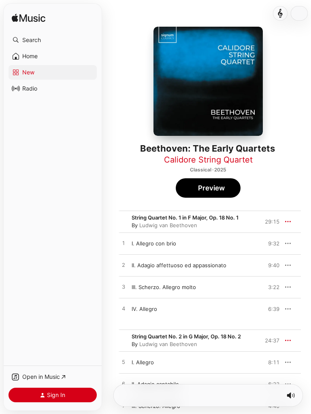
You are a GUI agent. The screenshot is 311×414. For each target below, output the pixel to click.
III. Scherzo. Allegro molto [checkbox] (164, 287)
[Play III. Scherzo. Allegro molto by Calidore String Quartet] (123, 287)
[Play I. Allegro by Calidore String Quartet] (123, 362)
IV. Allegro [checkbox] (144, 309)
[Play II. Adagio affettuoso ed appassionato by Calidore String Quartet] (123, 265)
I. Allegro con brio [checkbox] (154, 243)
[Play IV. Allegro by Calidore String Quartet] (123, 309)
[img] (28, 18)
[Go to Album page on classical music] (280, 13)
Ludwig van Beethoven (168, 225)
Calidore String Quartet (208, 160)
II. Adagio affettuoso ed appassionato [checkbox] (179, 265)
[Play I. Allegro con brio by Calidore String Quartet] (123, 243)
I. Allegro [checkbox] (143, 362)
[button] (52, 40)
